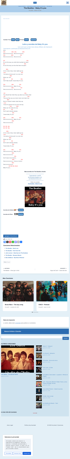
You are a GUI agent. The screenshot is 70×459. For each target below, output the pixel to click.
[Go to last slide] (5, 296)
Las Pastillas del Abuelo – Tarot (50, 403)
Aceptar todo (27, 453)
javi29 (31, 10)
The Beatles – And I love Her (13, 250)
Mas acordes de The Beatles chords (35, 171)
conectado (18, 323)
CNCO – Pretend (44, 304)
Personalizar (8, 453)
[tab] (32, 312)
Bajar (17, 39)
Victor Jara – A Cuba (48, 367)
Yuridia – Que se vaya (48, 396)
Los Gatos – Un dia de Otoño (9, 374)
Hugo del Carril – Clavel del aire (58, 269)
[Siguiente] (65, 296)
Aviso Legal (10, 425)
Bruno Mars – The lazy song (14, 304)
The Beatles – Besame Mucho (13, 255)
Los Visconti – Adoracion (49, 353)
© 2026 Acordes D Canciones (55, 425)
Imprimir (33, 39)
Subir (13, 39)
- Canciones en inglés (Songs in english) (35, 6)
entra (35, 2)
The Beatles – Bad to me (11, 248)
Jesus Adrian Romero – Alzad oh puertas (53, 389)
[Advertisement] (35, 28)
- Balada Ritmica (22, 6)
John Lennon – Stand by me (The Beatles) (16, 253)
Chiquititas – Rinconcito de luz (50, 360)
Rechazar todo (17, 453)
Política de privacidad (30, 425)
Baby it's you (7, 262)
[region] (18, 445)
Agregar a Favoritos (11, 236)
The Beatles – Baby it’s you (35, 183)
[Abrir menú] (67, 3)
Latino (26, 39)
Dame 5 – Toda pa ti (47, 346)
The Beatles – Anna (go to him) (11, 269)
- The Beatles (49, 6)
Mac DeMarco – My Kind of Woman (14, 257)
